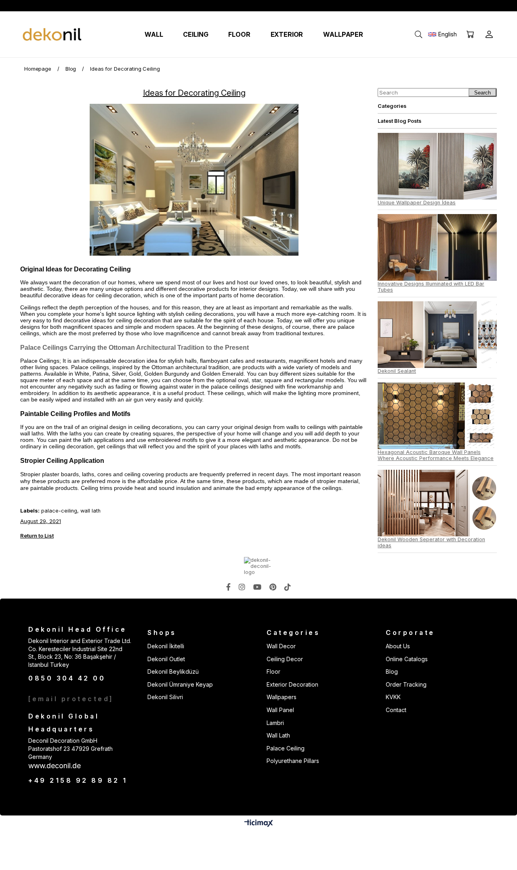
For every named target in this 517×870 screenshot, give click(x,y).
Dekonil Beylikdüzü (173, 671)
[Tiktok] (287, 587)
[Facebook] (228, 587)
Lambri (275, 722)
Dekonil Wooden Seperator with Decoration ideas (431, 542)
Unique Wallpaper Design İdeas (417, 203)
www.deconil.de (54, 765)
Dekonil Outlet (166, 659)
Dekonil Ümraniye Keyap (180, 684)
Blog (392, 671)
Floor (273, 671)
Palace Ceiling (286, 748)
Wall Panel (280, 709)
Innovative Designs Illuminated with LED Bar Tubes (431, 287)
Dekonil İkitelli (165, 646)
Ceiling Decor (285, 659)
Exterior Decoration (292, 684)
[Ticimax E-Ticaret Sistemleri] (258, 824)
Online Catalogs (407, 659)
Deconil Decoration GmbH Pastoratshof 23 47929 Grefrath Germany (70, 748)
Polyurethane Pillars (293, 760)
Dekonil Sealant (397, 371)
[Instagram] (242, 587)
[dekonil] (52, 34)
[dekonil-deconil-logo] (258, 566)
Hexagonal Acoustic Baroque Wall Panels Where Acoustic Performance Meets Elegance (436, 455)
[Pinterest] (272, 587)
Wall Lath (278, 735)
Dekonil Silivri (165, 696)
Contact (396, 709)
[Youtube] (257, 587)
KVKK (393, 696)
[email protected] (71, 699)
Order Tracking (406, 684)
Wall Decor (281, 646)
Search (482, 93)
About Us (398, 646)
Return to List (37, 535)
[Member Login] (489, 34)
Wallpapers (281, 696)
